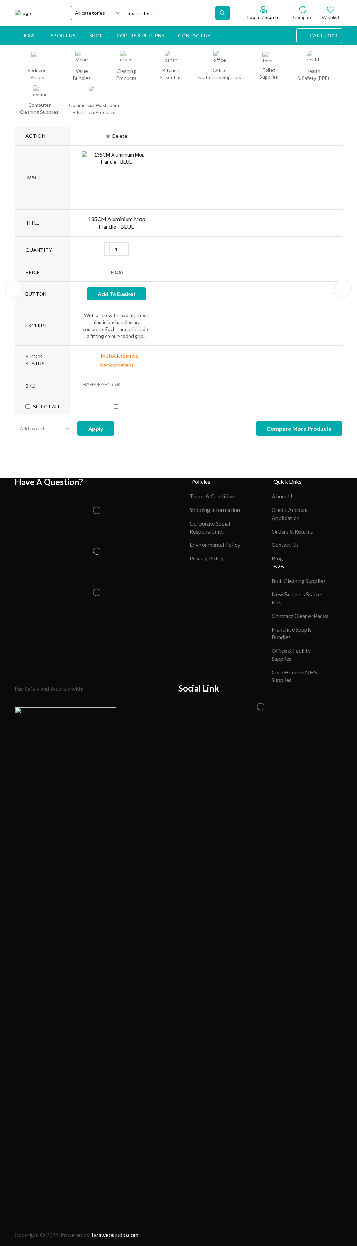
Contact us (194, 35)
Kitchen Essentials (171, 73)
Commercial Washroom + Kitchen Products (94, 108)
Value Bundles (82, 74)
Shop (96, 35)
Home (29, 35)
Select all (46, 406)
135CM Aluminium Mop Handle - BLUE (116, 223)
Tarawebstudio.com (114, 1234)
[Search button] (222, 13)
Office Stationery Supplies (219, 73)
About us (62, 35)
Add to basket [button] (117, 293)
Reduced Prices (37, 73)
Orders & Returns (140, 35)
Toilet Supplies (268, 73)
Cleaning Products (126, 74)
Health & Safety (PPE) (313, 74)
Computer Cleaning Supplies (39, 108)
